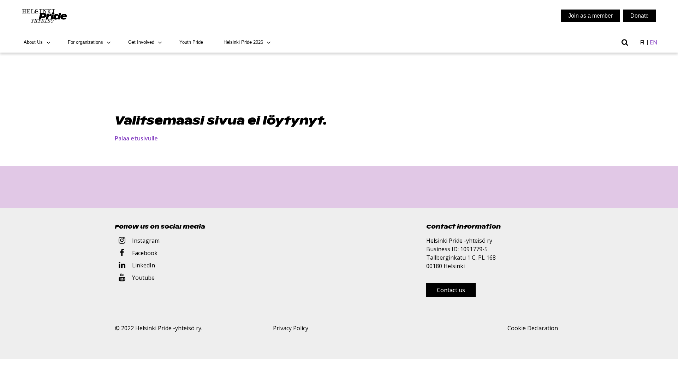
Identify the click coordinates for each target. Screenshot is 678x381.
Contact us (451, 290)
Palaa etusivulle (136, 138)
